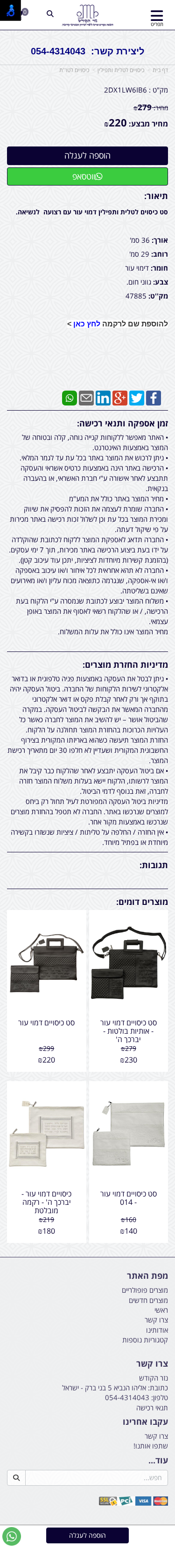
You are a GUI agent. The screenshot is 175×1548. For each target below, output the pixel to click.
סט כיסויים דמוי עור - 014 (128, 1198)
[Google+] (119, 397)
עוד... (158, 1460)
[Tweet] (136, 397)
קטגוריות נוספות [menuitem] (145, 1339)
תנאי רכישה (152, 1407)
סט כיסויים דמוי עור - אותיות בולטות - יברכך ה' (128, 1030)
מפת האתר (147, 1276)
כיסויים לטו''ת (74, 70)
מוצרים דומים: (142, 901)
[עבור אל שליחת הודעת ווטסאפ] (11, 1536)
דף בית (160, 70)
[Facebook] (153, 397)
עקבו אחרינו (145, 1422)
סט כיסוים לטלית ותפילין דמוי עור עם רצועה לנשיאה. (92, 211)
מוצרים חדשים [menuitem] (148, 1300)
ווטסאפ (83, 176)
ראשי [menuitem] (161, 1310)
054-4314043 (127, 1397)
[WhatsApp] (69, 397)
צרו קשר (152, 1364)
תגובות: (154, 864)
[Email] (86, 397)
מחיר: (150, 107)
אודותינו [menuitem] (157, 1330)
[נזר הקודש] (87, 16)
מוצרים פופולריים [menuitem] (145, 1290)
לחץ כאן (86, 324)
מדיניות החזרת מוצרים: (125, 664)
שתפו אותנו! (150, 1445)
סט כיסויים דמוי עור (46, 1022)
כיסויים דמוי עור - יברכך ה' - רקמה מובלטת (46, 1202)
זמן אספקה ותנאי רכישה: (122, 423)
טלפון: (159, 1397)
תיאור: (156, 195)
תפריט (157, 23)
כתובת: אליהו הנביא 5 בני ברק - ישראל (115, 1387)
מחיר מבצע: (148, 124)
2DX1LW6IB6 (125, 89)
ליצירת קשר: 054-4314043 (87, 51)
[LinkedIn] (103, 397)
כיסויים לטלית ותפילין (121, 70)
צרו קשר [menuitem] (156, 1319)
